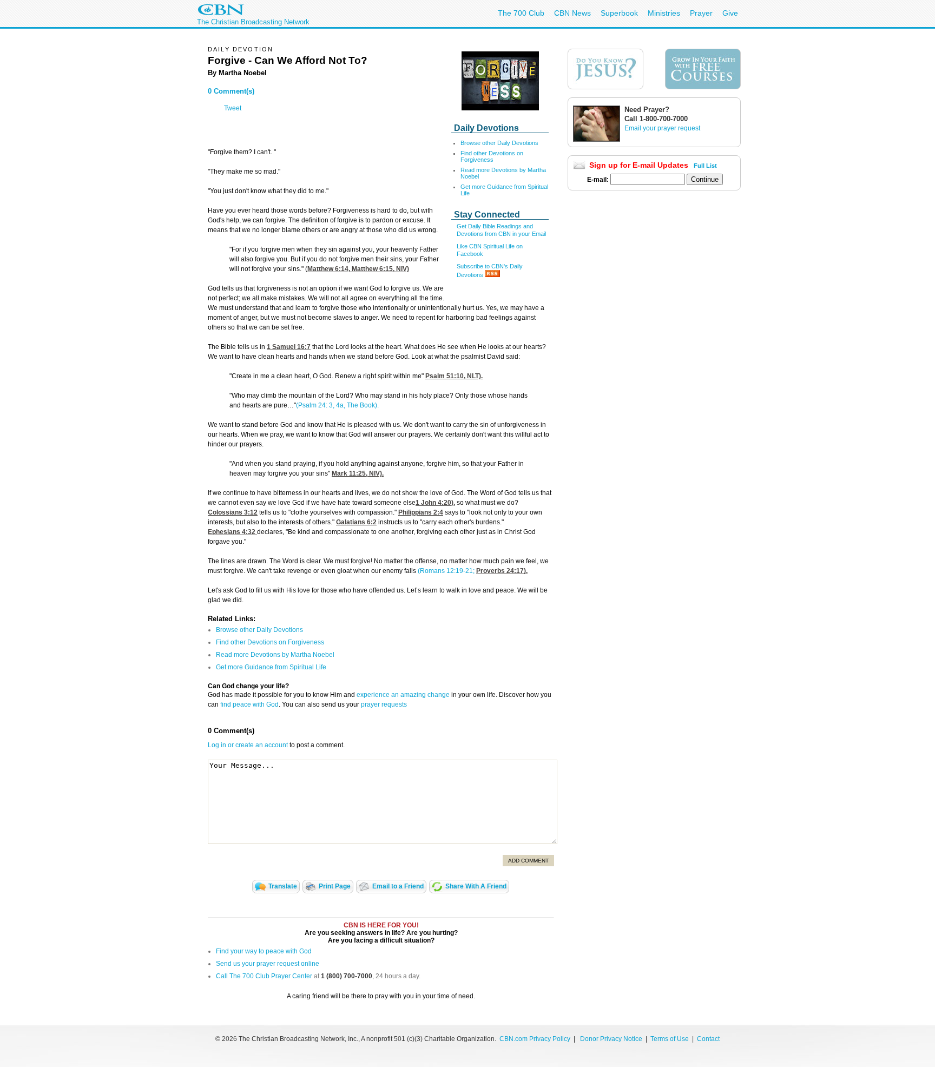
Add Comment (528, 861)
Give (730, 13)
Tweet (232, 108)
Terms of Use (670, 1039)
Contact (708, 1039)
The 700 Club (521, 13)
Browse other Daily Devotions (499, 143)
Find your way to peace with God (264, 951)
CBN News (572, 13)
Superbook (619, 13)
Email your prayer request (662, 128)
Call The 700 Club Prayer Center (264, 976)
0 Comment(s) (231, 91)
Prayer (701, 13)
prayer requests (384, 704)
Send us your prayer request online (267, 963)
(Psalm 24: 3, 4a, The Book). (337, 405)
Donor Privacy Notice (611, 1039)
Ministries (664, 13)
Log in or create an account (248, 745)
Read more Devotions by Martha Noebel (275, 654)
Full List (705, 165)
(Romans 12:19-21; (445, 571)
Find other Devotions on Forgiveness (491, 156)
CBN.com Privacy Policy (534, 1039)
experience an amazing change (403, 695)
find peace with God (249, 704)
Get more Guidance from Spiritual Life (271, 667)
